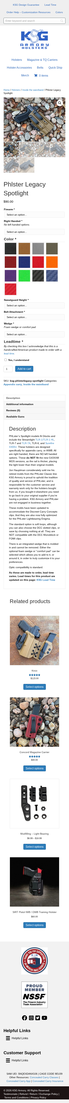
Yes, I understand (18, 360)
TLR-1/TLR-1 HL (44, 439)
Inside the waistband (32, 90)
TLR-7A (26, 443)
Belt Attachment (14, 311)
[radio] (10, 249)
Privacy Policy (38, 1097)
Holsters (17, 59)
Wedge (9, 323)
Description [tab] (13, 398)
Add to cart (24, 368)
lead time (9, 353)
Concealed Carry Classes (44, 1077)
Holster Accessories (19, 67)
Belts (40, 67)
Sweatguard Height (16, 300)
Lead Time (50, 4)
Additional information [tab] (19, 404)
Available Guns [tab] (15, 416)
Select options (35, 686)
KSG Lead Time (46, 579)
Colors (59, 12)
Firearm (9, 209)
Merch (25, 75)
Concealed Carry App (18, 1081)
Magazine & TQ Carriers (42, 59)
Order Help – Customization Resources (28, 12)
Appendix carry (13, 384)
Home (7, 90)
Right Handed (13, 221)
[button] (60, 103)
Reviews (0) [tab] (13, 410)
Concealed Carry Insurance (48, 1081)
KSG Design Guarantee (26, 4)
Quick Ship (55, 67)
